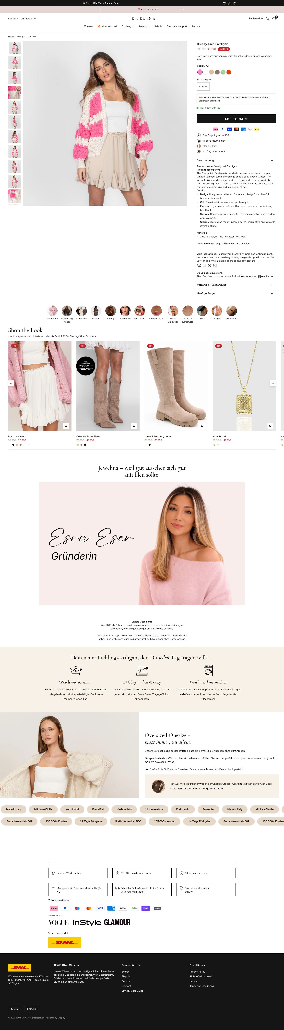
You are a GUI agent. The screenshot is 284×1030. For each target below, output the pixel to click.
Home (11, 36)
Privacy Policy (197, 971)
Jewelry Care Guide (132, 990)
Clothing (126, 26)
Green (223, 72)
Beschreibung (205, 160)
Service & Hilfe (131, 965)
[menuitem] (88, 26)
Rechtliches (197, 965)
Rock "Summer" (16, 436)
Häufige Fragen (206, 293)
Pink (200, 72)
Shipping (126, 976)
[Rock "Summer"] (39, 386)
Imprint (194, 981)
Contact (126, 986)
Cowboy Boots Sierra (88, 436)
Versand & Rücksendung (212, 284)
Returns (196, 26)
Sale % (158, 26)
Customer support (177, 26)
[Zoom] (180, 48)
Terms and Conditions (202, 986)
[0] (273, 19)
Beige (211, 72)
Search (125, 971)
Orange (228, 72)
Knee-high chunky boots (157, 436)
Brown (217, 72)
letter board (219, 436)
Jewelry (143, 26)
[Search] (267, 19)
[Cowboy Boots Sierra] (108, 386)
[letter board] (244, 386)
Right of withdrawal (201, 976)
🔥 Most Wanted (107, 26)
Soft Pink (205, 72)
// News (88, 26)
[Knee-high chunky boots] (176, 386)
